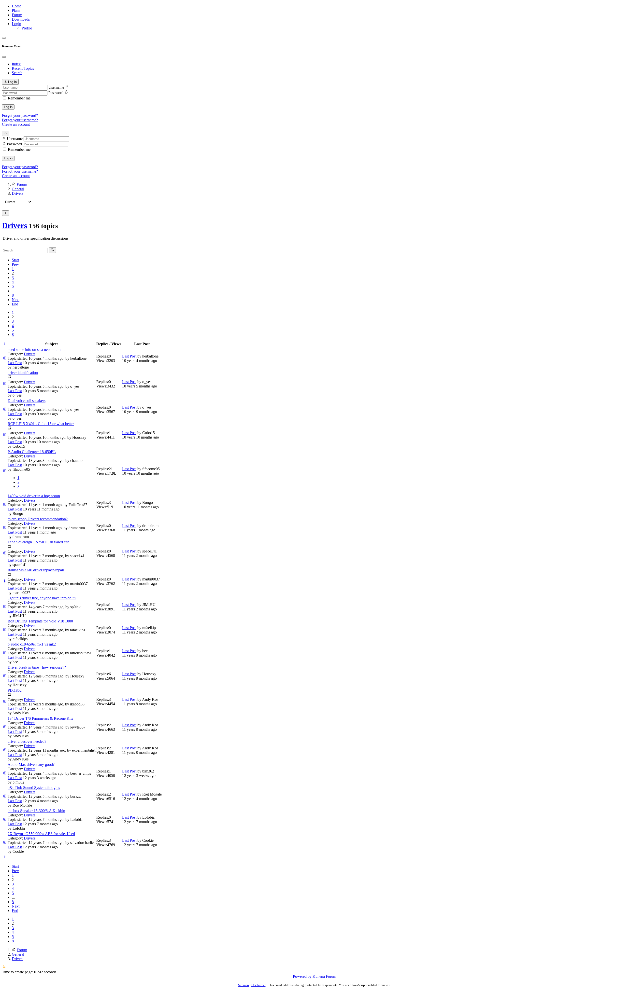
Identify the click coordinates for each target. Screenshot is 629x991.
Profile (27, 28)
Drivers (14, 225)
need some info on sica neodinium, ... (36, 349)
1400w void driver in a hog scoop (34, 496)
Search (17, 73)
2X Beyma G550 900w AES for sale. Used (41, 834)
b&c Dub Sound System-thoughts (34, 787)
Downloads (21, 19)
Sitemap (243, 985)
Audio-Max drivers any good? (31, 764)
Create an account (16, 124)
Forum (17, 15)
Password (55, 93)
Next (15, 300)
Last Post (15, 363)
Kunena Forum (324, 976)
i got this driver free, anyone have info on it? (42, 598)
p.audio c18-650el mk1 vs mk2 (32, 644)
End (15, 304)
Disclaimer (258, 985)
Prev (15, 264)
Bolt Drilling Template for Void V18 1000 (40, 621)
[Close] (4, 57)
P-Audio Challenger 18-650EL (32, 452)
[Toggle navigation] (4, 38)
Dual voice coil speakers (26, 401)
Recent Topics (23, 68)
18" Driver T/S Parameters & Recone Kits (40, 718)
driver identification (23, 373)
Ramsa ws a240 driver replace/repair (36, 570)
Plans (16, 10)
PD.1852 (15, 690)
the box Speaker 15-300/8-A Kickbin (36, 811)
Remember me (19, 98)
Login (16, 24)
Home (16, 6)
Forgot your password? (20, 115)
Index (16, 64)
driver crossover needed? (27, 741)
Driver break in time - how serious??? (37, 667)
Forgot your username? (20, 120)
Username (56, 87)
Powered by (302, 976)
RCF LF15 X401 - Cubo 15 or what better (41, 424)
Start (15, 260)
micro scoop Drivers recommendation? (38, 519)
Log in (8, 107)
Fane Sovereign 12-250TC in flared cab (38, 542)
